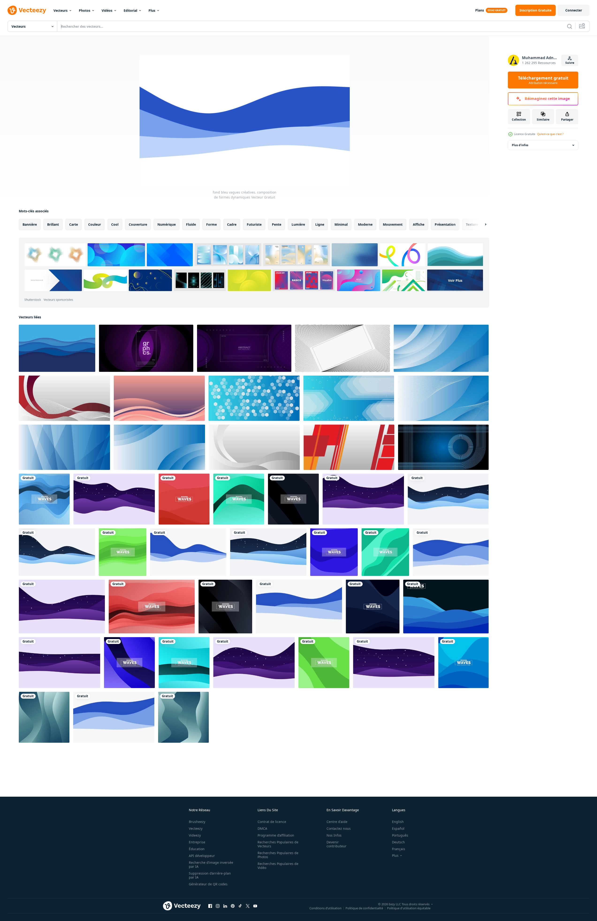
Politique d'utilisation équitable (408, 908)
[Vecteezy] (27, 10)
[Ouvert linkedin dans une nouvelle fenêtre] (225, 906)
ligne (319, 224)
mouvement (393, 224)
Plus (151, 10)
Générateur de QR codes (208, 884)
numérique (166, 224)
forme (211, 224)
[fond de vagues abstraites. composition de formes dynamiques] (44, 499)
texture (472, 224)
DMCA (262, 828)
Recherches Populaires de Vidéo (278, 865)
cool (114, 224)
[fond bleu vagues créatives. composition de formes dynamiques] (448, 499)
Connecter (573, 10)
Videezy (195, 835)
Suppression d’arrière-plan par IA (210, 875)
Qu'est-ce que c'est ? (550, 134)
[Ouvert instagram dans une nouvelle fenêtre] (218, 906)
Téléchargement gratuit (543, 80)
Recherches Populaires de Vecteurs (278, 844)
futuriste (254, 224)
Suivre (569, 63)
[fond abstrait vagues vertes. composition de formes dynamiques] (44, 717)
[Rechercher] (569, 26)
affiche (418, 224)
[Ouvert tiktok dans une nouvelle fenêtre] (240, 906)
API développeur (202, 855)
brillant (53, 224)
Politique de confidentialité (364, 908)
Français (398, 849)
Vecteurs (60, 10)
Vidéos (107, 10)
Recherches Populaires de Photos (278, 855)
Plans (479, 10)
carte (73, 224)
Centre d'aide (337, 821)
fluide (191, 224)
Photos (84, 10)
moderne (365, 224)
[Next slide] (481, 224)
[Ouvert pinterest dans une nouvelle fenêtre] (233, 906)
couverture (138, 224)
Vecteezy (195, 828)
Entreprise (197, 842)
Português (400, 835)
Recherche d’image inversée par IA (211, 864)
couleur (94, 224)
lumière (298, 224)
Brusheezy (197, 821)
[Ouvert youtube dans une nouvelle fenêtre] (255, 906)
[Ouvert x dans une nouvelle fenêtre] (248, 906)
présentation (445, 224)
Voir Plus (455, 280)
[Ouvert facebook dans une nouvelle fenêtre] (210, 906)
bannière (30, 224)
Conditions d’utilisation (325, 908)
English (398, 821)
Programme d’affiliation (276, 835)
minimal (341, 224)
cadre (231, 224)
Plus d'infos (520, 145)
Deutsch (398, 842)
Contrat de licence (272, 821)
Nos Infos (334, 835)
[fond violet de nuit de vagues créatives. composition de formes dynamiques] (114, 499)
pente (276, 224)
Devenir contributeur (336, 844)
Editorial (130, 10)
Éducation (197, 849)
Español (398, 828)
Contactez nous (339, 828)
